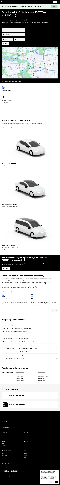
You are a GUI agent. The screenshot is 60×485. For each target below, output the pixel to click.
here (53, 478)
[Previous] (52, 310)
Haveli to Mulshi (41, 374)
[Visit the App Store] (14, 471)
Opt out (51, 482)
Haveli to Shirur (41, 372)
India (3, 81)
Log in (50, 1)
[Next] (56, 310)
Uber (2, 2)
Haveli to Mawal (19, 378)
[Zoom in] (56, 74)
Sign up (54, 1)
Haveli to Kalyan (20, 380)
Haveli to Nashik (42, 378)
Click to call (54, 6)
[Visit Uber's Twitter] (11, 463)
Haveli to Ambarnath (43, 376)
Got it (56, 482)
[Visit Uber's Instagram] (8, 463)
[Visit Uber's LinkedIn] (2, 463)
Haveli (6, 81)
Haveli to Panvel (19, 376)
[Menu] (58, 2)
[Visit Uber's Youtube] (5, 463)
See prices (5, 43)
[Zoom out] (56, 76)
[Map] (30, 62)
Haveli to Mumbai (20, 372)
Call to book (6, 268)
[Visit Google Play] (6, 471)
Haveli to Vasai (41, 380)
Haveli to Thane (19, 374)
